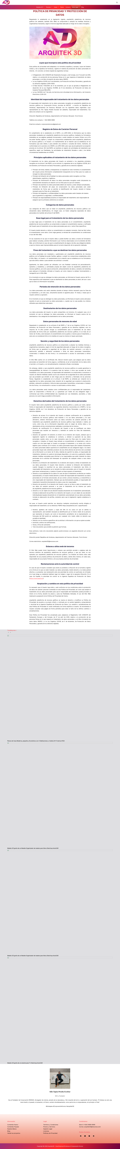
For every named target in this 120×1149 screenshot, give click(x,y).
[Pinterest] (93, 1136)
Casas (55, 7)
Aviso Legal (75, 7)
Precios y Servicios (49, 1127)
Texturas (48, 7)
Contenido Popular (13, 1127)
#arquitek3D (70, 1106)
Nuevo (62, 7)
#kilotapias (49, 1106)
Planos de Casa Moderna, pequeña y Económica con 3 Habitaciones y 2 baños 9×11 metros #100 (36, 741)
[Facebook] (80, 1136)
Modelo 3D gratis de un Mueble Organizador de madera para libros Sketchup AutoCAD (32, 848)
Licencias (46, 1131)
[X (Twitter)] (85, 1136)
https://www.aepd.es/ (36, 578)
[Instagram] (89, 1136)
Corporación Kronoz (77, 1146)
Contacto (68, 7)
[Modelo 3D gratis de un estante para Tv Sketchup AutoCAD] (60, 1009)
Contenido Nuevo (12, 1124)
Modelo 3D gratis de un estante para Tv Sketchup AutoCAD (25, 1063)
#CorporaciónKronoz (59, 1106)
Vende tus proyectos (13, 1133)
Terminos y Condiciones (50, 1124)
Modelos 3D (39, 7)
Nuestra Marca (11, 1129)
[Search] (117, 2)
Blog (82, 7)
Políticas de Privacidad (50, 1133)
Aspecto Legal (47, 1129)
